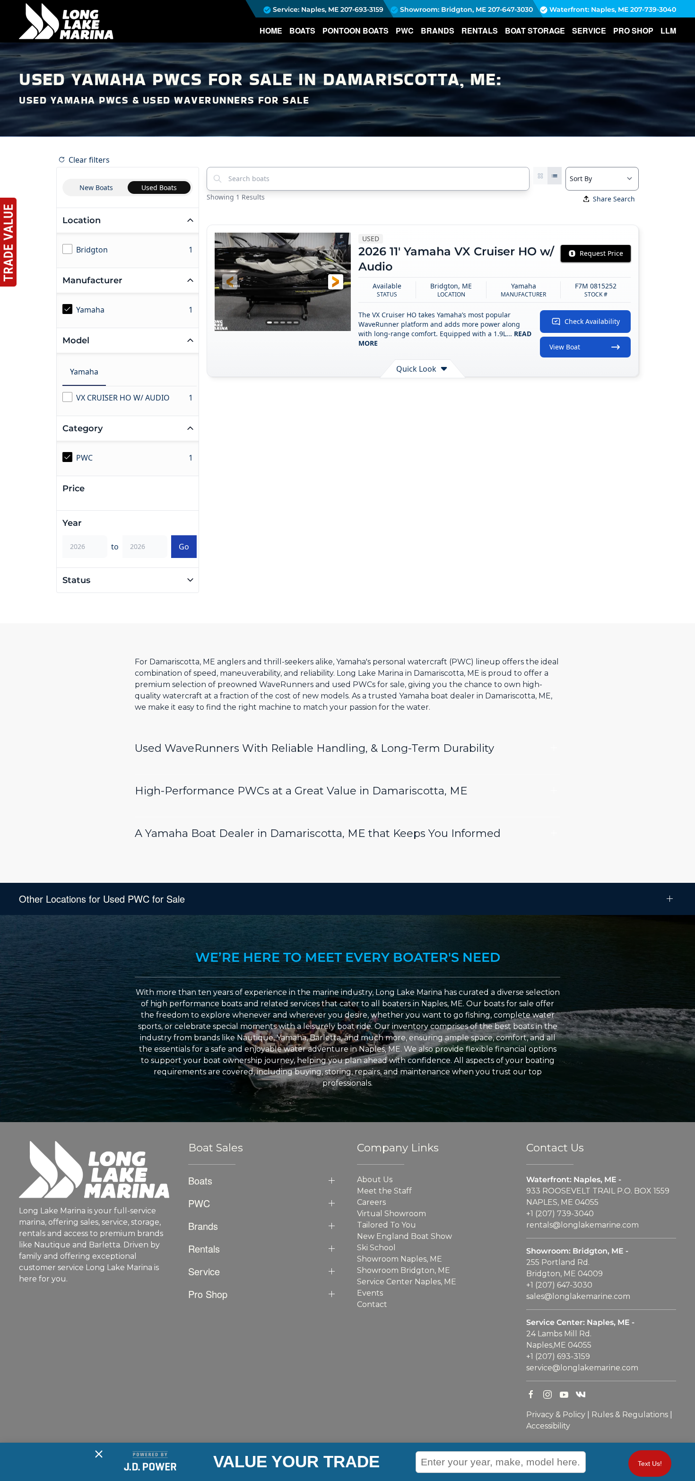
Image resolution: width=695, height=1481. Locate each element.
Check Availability (592, 321)
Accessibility (548, 1425)
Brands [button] (437, 30)
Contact (372, 1304)
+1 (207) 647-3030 (559, 1285)
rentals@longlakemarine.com (582, 1224)
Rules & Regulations (629, 1414)
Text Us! (650, 1463)
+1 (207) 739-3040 (560, 1213)
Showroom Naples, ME (399, 1258)
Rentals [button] (479, 30)
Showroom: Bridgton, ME (442, 9)
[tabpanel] (129, 398)
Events (370, 1293)
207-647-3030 (510, 9)
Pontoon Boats (355, 30)
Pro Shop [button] (633, 30)
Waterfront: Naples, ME (587, 9)
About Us (374, 1179)
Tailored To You (386, 1224)
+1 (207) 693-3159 (558, 1356)
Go (184, 546)
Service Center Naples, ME (406, 1281)
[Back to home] (66, 21)
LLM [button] (668, 30)
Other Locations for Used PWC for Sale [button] (102, 899)
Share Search (614, 198)
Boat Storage (535, 30)
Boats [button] (302, 30)
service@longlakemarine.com (582, 1367)
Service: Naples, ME (305, 9)
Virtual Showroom (391, 1213)
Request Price (601, 253)
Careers (371, 1202)
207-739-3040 (653, 9)
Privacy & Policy (555, 1414)
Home (271, 30)
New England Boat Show (404, 1236)
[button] (229, 281)
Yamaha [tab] (84, 371)
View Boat (564, 346)
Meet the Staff (384, 1190)
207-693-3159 (361, 9)
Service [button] (589, 30)
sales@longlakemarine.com (578, 1296)
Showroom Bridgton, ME (403, 1270)
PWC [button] (405, 30)
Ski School (376, 1247)
